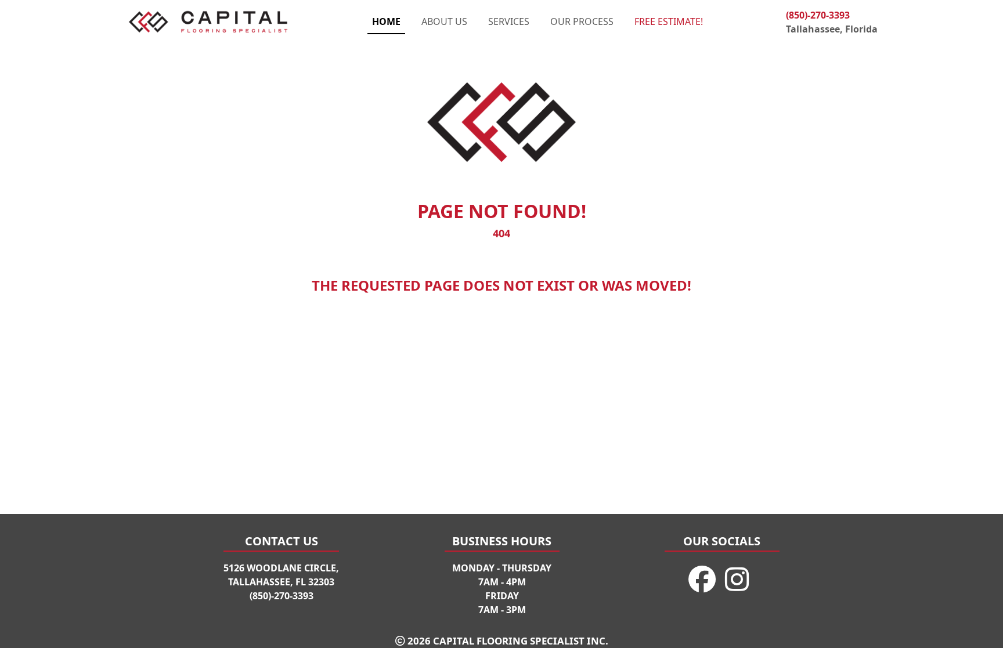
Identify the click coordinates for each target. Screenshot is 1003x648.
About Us (444, 21)
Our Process (582, 21)
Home (386, 21)
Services (508, 21)
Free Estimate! (668, 21)
